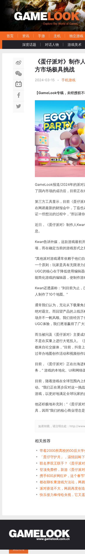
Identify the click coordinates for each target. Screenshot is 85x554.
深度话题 (29, 44)
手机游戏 (68, 80)
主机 (57, 36)
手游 (41, 36)
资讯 (25, 36)
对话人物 (52, 44)
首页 (10, 36)
